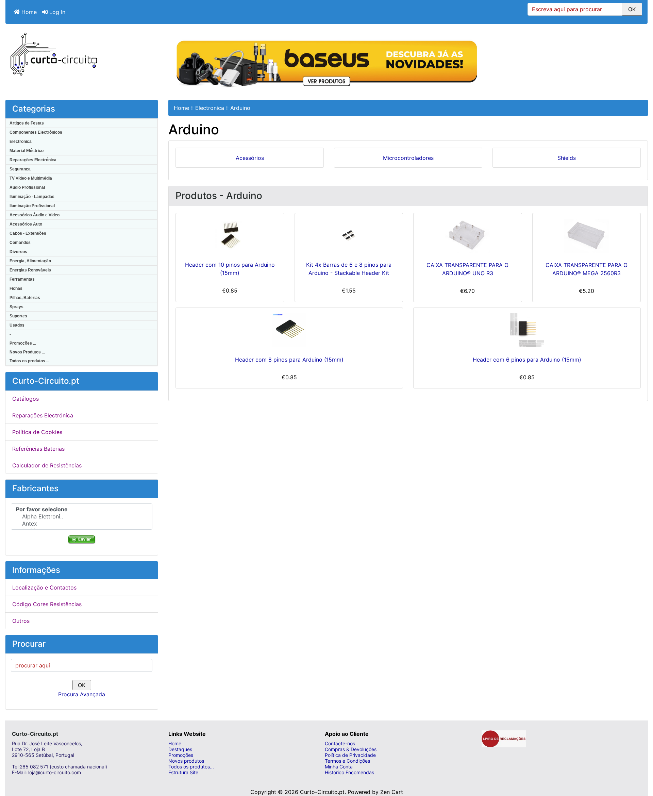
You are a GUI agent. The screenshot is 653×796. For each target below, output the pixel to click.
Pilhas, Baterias (25, 297)
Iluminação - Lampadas (32, 196)
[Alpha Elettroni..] (81, 516)
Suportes (18, 316)
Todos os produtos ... (29, 361)
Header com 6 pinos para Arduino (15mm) (527, 359)
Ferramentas (22, 279)
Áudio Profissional (27, 187)
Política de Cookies (37, 432)
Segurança (20, 169)
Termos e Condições (347, 761)
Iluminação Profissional (32, 205)
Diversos (18, 251)
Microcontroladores (408, 157)
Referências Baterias (38, 448)
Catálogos (25, 398)
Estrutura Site (183, 772)
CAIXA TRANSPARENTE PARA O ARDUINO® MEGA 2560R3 (586, 269)
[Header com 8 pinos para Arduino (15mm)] (289, 330)
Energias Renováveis (30, 270)
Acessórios (250, 157)
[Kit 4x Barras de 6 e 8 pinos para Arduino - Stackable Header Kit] (349, 236)
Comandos (20, 242)
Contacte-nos (340, 743)
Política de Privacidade (350, 755)
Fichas (16, 288)
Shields (566, 157)
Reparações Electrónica (33, 159)
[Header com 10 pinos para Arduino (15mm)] (230, 235)
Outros (21, 620)
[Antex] (81, 523)
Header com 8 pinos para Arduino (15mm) (289, 359)
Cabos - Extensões (28, 233)
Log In (56, 12)
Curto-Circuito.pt (322, 792)
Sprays (16, 306)
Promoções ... (23, 343)
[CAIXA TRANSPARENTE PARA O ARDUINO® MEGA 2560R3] (586, 236)
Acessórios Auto (26, 224)
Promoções (180, 755)
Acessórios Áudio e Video (35, 215)
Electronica (21, 141)
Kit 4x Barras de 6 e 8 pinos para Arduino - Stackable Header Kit (348, 268)
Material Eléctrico (27, 150)
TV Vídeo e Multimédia (31, 178)
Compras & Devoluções (350, 749)
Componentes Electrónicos (36, 132)
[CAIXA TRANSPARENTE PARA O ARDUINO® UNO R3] (467, 236)
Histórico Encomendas (349, 772)
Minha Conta (339, 766)
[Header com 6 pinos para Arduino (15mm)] (527, 330)
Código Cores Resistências (47, 604)
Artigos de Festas (27, 123)
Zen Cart (391, 792)
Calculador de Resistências (47, 465)
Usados (17, 325)
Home (28, 12)
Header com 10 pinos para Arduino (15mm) (230, 268)
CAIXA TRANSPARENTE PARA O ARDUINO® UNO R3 (467, 269)
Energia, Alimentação (30, 261)
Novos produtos (186, 761)
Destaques (180, 749)
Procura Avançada (81, 694)
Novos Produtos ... (27, 352)
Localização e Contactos (44, 587)
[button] (640, 764)
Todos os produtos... (191, 766)
